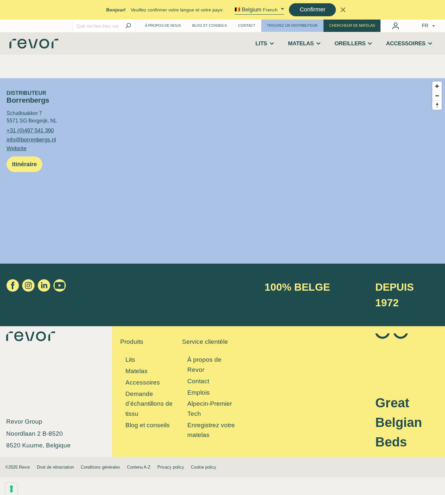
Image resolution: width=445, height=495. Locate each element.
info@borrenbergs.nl (31, 139)
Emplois (198, 392)
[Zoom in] (437, 86)
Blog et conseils (147, 425)
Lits (130, 359)
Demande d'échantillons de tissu (149, 403)
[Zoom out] (437, 95)
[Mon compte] (395, 26)
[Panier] (406, 24)
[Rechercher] (128, 26)
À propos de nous (163, 25)
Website (16, 148)
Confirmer (312, 9)
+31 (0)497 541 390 (30, 130)
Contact (246, 25)
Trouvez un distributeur (292, 25)
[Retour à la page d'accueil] (33, 46)
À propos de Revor (204, 364)
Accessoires (142, 382)
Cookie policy (203, 467)
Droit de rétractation (55, 467)
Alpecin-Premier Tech (209, 408)
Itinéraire (24, 164)
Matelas (136, 371)
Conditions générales (100, 467)
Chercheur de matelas (352, 25)
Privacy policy (170, 467)
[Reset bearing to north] (437, 105)
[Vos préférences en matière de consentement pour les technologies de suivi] (11, 489)
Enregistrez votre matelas (211, 430)
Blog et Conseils (209, 25)
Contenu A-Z (139, 467)
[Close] (343, 9)
